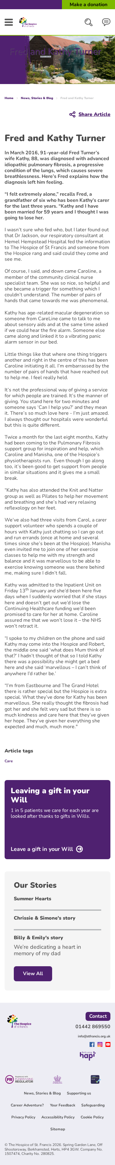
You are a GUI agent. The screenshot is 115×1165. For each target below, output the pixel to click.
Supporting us (79, 1093)
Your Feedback (62, 1105)
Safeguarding (93, 1105)
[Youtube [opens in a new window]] (107, 1045)
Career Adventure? (27, 1105)
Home (9, 98)
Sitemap (57, 1129)
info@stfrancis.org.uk (94, 1036)
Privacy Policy (23, 1117)
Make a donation (88, 4)
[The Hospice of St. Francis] (28, 27)
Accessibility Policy (58, 1117)
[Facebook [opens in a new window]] (93, 1045)
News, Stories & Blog (37, 98)
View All (33, 973)
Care (9, 761)
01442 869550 (92, 1026)
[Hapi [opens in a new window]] (87, 1059)
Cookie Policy (92, 1117)
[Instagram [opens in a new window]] (101, 1045)
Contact (98, 1016)
